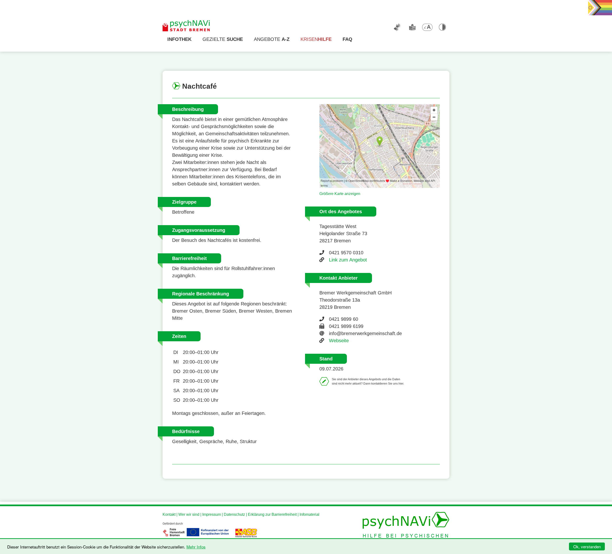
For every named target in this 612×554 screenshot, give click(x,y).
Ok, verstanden (587, 546)
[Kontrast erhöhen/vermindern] (442, 27)
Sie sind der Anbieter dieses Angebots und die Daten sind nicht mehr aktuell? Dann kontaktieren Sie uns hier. (368, 381)
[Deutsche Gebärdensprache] (397, 27)
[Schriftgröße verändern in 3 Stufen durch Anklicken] (427, 27)
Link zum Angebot (348, 259)
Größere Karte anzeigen (339, 194)
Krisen (316, 39)
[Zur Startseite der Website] (186, 26)
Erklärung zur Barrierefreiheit (272, 514)
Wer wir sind (188, 514)
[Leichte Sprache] (412, 27)
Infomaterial (309, 514)
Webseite (339, 340)
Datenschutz (234, 514)
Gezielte (222, 39)
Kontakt (169, 514)
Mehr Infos (196, 547)
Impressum (211, 514)
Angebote (272, 39)
